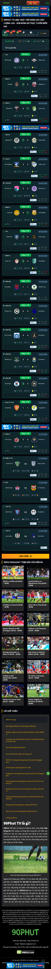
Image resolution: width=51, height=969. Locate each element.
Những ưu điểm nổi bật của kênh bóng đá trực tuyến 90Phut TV (25, 733)
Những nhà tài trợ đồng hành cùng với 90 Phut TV (22, 805)
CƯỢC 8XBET (33, 3)
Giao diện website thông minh (15, 747)
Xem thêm (24, 556)
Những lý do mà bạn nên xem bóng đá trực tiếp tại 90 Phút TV (25, 790)
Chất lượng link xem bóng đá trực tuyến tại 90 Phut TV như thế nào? (24, 782)
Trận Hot (25, 41)
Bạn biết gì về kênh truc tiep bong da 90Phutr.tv (21, 726)
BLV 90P (40, 41)
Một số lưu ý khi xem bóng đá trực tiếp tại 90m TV (21, 811)
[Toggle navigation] (47, 3)
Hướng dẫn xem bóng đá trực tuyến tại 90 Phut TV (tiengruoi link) (25, 775)
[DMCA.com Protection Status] (25, 952)
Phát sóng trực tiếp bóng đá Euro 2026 (18, 768)
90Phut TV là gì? (11, 720)
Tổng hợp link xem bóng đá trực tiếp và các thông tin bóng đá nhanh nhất (25, 740)
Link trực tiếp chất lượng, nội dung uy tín (19, 754)
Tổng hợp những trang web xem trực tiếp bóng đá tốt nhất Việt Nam (24, 798)
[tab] (5, 33)
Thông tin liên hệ (11, 818)
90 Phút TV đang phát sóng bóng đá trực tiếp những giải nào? (24, 761)
